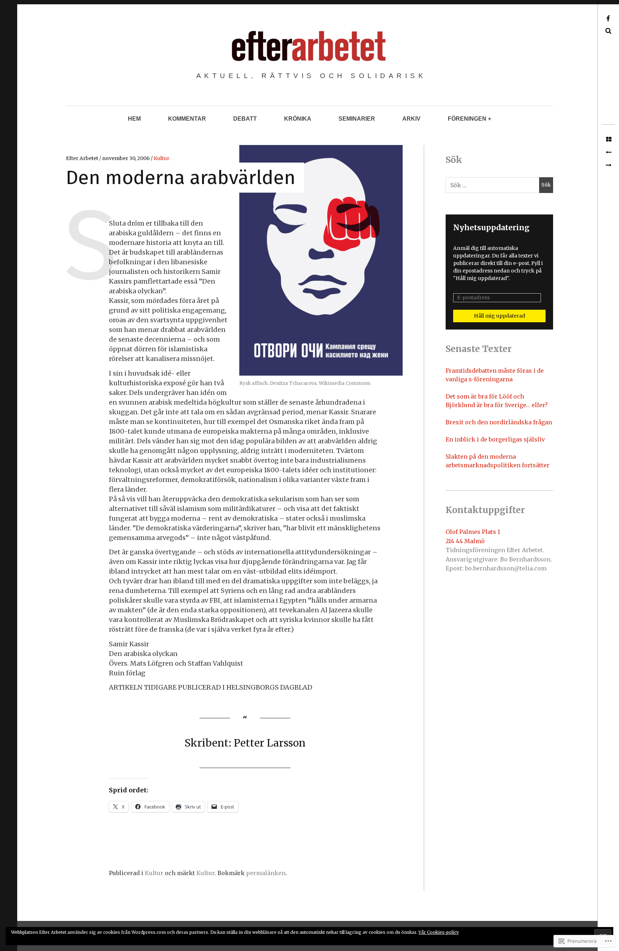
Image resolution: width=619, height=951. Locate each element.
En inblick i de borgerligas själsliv (495, 439)
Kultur (161, 158)
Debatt (245, 119)
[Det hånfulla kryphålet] (608, 165)
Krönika (297, 119)
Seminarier (357, 119)
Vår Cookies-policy (438, 932)
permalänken (265, 873)
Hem (134, 119)
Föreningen (467, 119)
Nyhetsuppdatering (491, 227)
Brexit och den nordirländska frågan (499, 422)
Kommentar (187, 119)
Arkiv (411, 119)
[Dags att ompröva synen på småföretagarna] (608, 152)
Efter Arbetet (82, 158)
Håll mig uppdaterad (499, 316)
